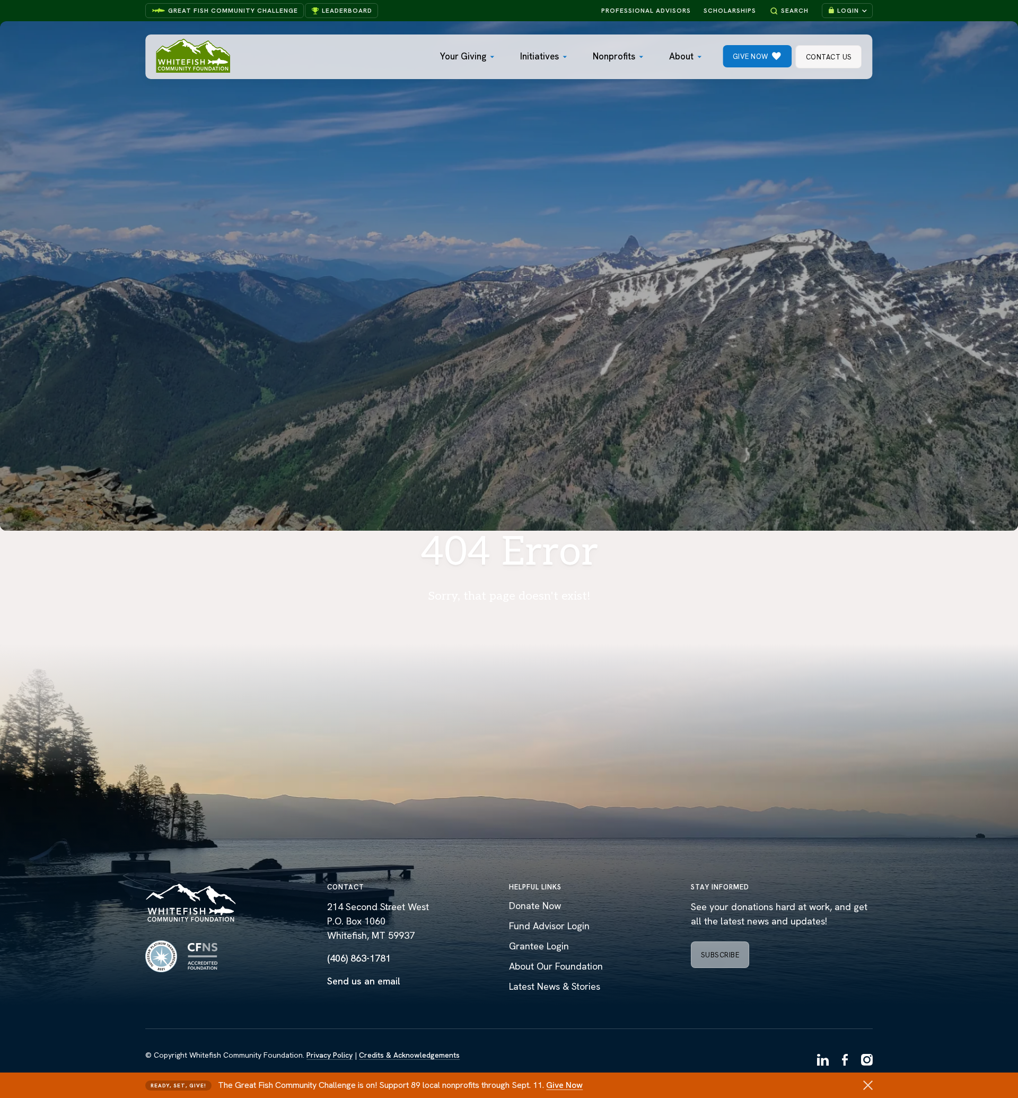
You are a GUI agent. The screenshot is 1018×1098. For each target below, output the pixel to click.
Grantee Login (539, 946)
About (681, 56)
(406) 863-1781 (359, 958)
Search (795, 10)
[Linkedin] (823, 1061)
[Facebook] (845, 1061)
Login (848, 10)
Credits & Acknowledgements (409, 1055)
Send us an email (363, 981)
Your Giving (463, 56)
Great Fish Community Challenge (233, 10)
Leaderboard (347, 10)
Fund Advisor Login (549, 926)
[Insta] (867, 1061)
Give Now (564, 1085)
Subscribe (720, 954)
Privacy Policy (329, 1055)
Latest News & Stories (554, 986)
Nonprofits (614, 56)
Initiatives (539, 56)
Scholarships (730, 10)
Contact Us (829, 57)
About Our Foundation (556, 966)
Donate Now (535, 906)
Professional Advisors (646, 10)
